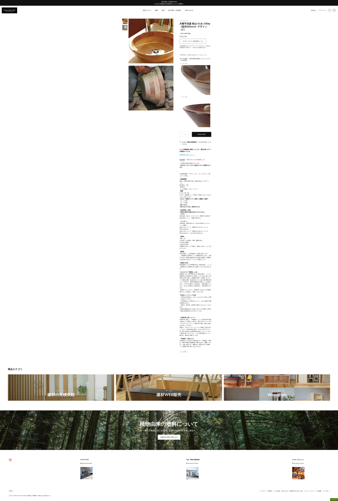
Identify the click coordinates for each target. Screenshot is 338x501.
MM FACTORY (184, 21)
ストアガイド (262, 491)
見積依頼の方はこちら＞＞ (187, 155)
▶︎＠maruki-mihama (192, 463)
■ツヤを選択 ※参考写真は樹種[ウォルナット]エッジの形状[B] (195, 59)
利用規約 (269, 491)
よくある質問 (276, 491)
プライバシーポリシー (310, 491)
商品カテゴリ (147, 10)
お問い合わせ (189, 10)
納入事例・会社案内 (174, 10)
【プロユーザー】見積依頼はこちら (192, 41)
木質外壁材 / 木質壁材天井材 (169, 3)
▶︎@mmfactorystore (86, 463)
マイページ (322, 10)
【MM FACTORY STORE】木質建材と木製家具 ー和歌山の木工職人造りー (32, 496)
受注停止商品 (202, 134)
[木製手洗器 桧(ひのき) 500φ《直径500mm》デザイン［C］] (125, 21)
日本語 (313, 10)
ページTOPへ (183, 351)
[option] (125, 21)
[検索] (330, 10)
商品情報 (182, 159)
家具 (163, 10)
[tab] (183, 160)
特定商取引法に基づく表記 (296, 491)
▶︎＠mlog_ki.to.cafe (298, 463)
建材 (156, 10)
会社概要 (319, 491)
